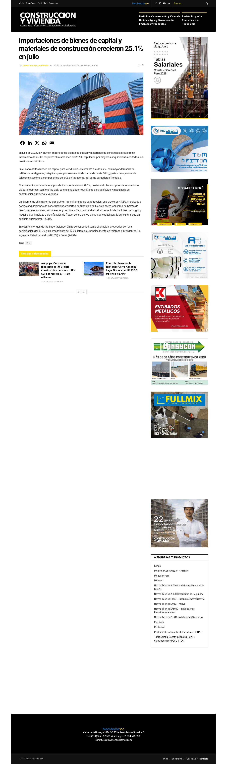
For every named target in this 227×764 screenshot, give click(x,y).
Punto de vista (190, 20)
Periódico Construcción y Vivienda (159, 16)
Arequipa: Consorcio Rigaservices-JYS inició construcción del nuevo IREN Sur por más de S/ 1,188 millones (58, 270)
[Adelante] (84, 292)
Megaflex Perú (162, 575)
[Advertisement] (179, 469)
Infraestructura (90, 65)
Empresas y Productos (152, 23)
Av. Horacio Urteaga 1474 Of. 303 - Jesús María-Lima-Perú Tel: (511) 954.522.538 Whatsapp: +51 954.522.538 (113, 734)
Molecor (158, 580)
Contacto (53, 3)
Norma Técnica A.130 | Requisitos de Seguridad (179, 594)
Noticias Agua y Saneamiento (156, 20)
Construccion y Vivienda (35, 65)
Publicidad (42, 3)
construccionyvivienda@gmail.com (113, 740)
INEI (28, 243)
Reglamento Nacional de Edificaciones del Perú (178, 632)
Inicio (21, 3)
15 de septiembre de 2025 (66, 65)
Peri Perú (159, 622)
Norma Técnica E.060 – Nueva (169, 603)
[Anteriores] (78, 292)
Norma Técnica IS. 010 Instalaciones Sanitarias (178, 617)
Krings (157, 566)
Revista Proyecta (192, 16)
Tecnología (188, 23)
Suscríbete (31, 3)
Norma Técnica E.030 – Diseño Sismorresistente (179, 599)
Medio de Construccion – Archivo (171, 570)
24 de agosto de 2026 (53, 282)
